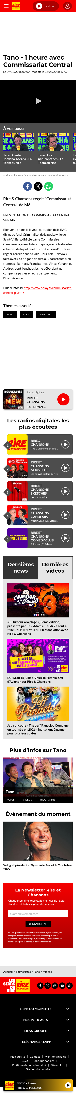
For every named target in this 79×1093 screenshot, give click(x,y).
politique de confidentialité (38, 941)
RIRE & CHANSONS (40, 442)
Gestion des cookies (38, 1069)
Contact (35, 1056)
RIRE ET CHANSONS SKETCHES (40, 489)
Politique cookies (43, 1060)
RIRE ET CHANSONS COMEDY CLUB (42, 536)
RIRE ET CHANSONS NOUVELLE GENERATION (41, 468)
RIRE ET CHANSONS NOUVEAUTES (38, 400)
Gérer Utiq (57, 1065)
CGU (25, 1060)
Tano (10, 791)
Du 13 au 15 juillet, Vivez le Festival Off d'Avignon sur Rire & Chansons (35, 679)
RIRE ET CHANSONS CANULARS (40, 513)
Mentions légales (55, 1056)
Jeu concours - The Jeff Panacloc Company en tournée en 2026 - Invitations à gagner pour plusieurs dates (38, 729)
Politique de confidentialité (29, 1065)
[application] (38, 101)
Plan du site (17, 1056)
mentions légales (15, 941)
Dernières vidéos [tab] (55, 567)
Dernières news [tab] (20, 567)
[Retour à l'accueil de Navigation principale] (16, 6)
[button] (38, 101)
